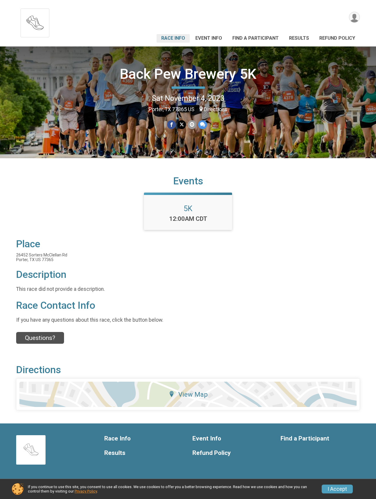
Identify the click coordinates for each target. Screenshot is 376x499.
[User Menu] (354, 17)
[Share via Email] (192, 124)
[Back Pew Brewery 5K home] (35, 21)
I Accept (337, 489)
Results (299, 38)
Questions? (40, 337)
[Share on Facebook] (171, 124)
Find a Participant (255, 38)
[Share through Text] (202, 124)
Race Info (173, 38)
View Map (193, 394)
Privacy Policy (86, 491)
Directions (215, 109)
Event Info (208, 38)
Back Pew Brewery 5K (188, 74)
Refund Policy (337, 38)
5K (188, 208)
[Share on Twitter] (181, 124)
